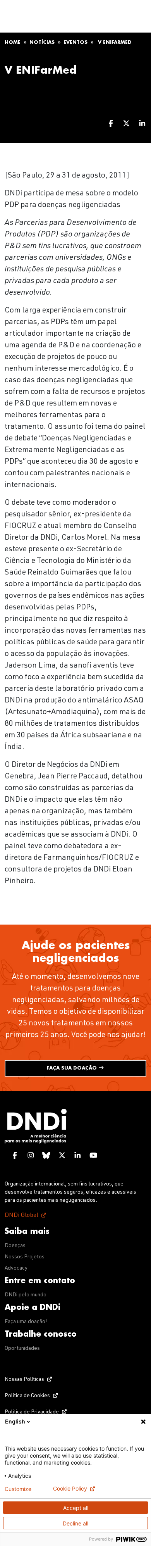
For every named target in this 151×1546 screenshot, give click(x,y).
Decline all (75, 1523)
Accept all (75, 1508)
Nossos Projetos (25, 1257)
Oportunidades (22, 1348)
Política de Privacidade (32, 1412)
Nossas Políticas (24, 1379)
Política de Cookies (27, 1396)
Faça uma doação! (26, 1322)
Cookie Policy (70, 1489)
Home (13, 42)
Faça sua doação (72, 1068)
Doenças (15, 1246)
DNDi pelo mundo (25, 1295)
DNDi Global (21, 1216)
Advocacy (16, 1268)
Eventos (75, 42)
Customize (18, 1489)
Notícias (42, 42)
